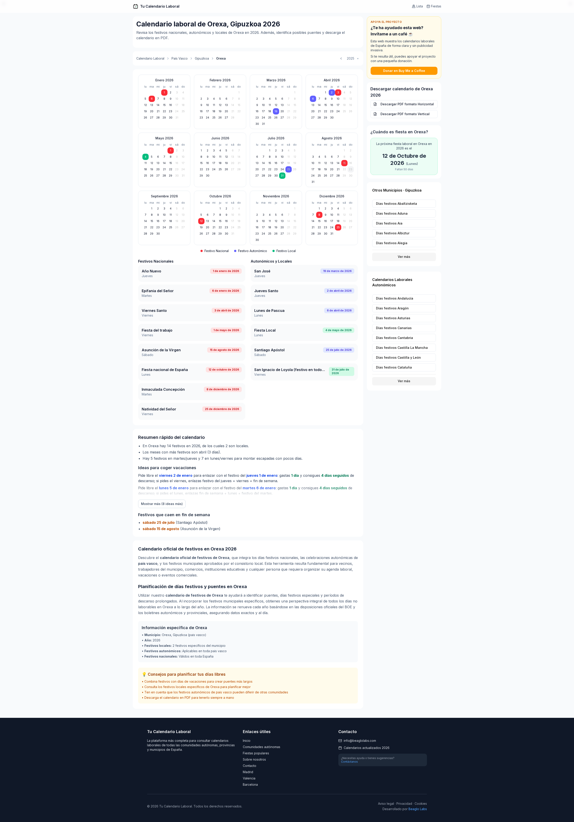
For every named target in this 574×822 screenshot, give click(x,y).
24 (176, 111)
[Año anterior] (341, 58)
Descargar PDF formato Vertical (405, 114)
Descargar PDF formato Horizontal (407, 104)
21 (158, 111)
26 (145, 117)
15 (164, 105)
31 (176, 117)
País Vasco (180, 58)
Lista (419, 6)
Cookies (421, 803)
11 (183, 98)
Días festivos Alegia (391, 243)
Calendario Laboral (150, 58)
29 (164, 117)
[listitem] (191, 273)
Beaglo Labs (418, 809)
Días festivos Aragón (392, 308)
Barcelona (250, 784)
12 (145, 105)
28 (158, 117)
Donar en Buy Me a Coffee (404, 71)
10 (176, 98)
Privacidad (404, 803)
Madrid (248, 772)
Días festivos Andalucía (394, 298)
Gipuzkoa (202, 58)
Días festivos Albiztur (392, 233)
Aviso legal (386, 803)
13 (151, 105)
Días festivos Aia (389, 223)
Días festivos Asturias (393, 318)
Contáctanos (349, 761)
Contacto (249, 766)
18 (183, 105)
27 (151, 117)
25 (183, 111)
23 (170, 111)
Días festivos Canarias (394, 328)
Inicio (246, 740)
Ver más (404, 257)
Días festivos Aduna (392, 213)
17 (176, 105)
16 (170, 105)
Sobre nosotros (254, 759)
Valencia (249, 778)
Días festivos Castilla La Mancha (402, 348)
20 (151, 111)
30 (170, 117)
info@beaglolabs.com (360, 740)
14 (158, 105)
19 (145, 111)
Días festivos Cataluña (394, 367)
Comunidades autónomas (261, 747)
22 (164, 111)
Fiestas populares (256, 753)
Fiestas (436, 6)
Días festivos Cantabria (394, 338)
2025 (350, 58)
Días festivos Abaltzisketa (396, 203)
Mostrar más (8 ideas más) (162, 504)
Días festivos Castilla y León (398, 357)
